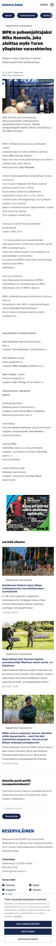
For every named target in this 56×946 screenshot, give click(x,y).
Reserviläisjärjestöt (15, 75)
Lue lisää (18, 916)
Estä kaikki (27, 932)
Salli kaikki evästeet (28, 924)
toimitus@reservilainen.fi (14, 871)
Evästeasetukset (28, 939)
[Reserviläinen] (12, 4)
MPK (4, 75)
